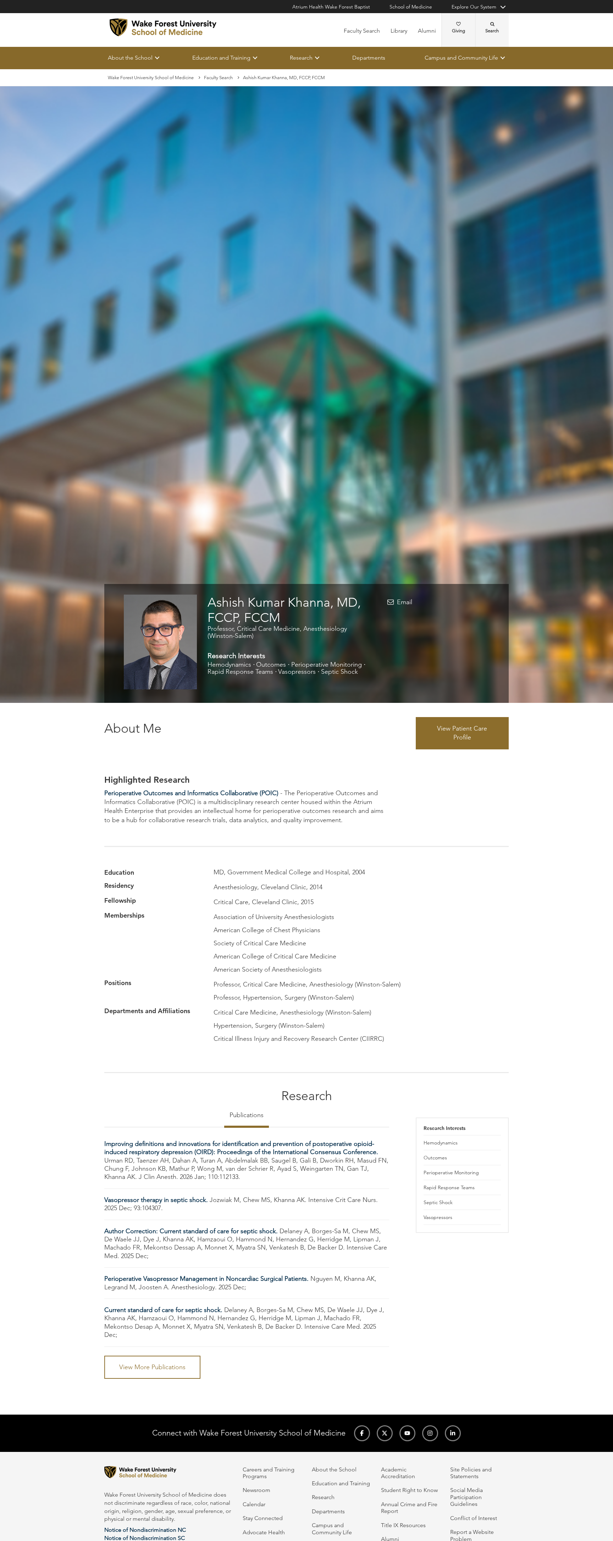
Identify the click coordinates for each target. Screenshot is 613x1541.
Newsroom (256, 1490)
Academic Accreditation (398, 1473)
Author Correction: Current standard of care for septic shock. (191, 1231)
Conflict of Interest (473, 1518)
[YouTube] (407, 1433)
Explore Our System (474, 7)
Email (404, 602)
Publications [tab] (247, 1115)
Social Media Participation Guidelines (466, 1497)
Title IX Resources (403, 1525)
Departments (368, 57)
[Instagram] (430, 1433)
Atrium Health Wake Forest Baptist (331, 7)
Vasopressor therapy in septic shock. (156, 1200)
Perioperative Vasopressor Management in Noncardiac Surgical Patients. (206, 1279)
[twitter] (385, 1433)
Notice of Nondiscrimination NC (145, 1529)
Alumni (427, 30)
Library (399, 30)
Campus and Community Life (461, 57)
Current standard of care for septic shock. (163, 1310)
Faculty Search (362, 30)
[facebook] (362, 1433)
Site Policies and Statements (471, 1473)
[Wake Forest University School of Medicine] (163, 27)
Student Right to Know (409, 1490)
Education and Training (221, 57)
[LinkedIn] (453, 1433)
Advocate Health (264, 1532)
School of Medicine (411, 7)
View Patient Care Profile (462, 733)
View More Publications (152, 1367)
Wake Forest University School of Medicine (151, 77)
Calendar (254, 1504)
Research (301, 57)
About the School (130, 57)
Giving (458, 30)
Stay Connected (263, 1518)
